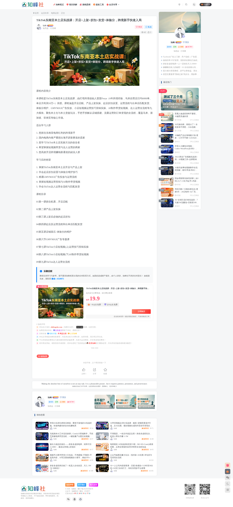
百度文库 (192, 261)
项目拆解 (72, 4)
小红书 (179, 273)
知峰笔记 (59, 4)
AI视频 (167, 288)
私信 (150, 27)
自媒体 (179, 254)
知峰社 (73, 489)
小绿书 (167, 273)
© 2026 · (68, 489)
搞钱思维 (86, 4)
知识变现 (167, 261)
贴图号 (192, 246)
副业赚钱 (179, 281)
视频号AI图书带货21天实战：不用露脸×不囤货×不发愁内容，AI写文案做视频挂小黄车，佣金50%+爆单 (71, 457)
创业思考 (192, 281)
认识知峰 (73, 334)
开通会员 (206, 5)
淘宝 (179, 265)
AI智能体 (192, 288)
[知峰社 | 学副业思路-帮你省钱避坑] (33, 488)
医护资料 (192, 277)
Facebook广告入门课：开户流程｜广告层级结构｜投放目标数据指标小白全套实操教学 (181, 57)
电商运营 (55, 13)
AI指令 (167, 292)
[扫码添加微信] (227, 477)
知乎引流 (179, 261)
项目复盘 (192, 242)
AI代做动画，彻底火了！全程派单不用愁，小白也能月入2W (186, 148)
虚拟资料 (192, 250)
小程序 (192, 273)
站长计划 (52, 334)
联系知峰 (92, 343)
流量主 (192, 265)
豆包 (167, 250)
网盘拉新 (63, 334)
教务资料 (167, 269)
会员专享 (113, 4)
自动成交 (192, 254)
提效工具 (99, 4)
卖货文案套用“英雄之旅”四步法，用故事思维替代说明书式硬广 (181, 74)
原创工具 (179, 277)
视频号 (179, 250)
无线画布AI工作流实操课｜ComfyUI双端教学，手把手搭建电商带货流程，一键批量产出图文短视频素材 (71, 436)
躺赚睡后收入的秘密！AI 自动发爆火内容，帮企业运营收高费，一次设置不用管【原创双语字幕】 (181, 67)
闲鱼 (167, 246)
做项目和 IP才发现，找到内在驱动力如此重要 (181, 60)
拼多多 (192, 269)
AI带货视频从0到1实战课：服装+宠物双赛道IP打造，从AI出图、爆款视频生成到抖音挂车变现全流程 (131, 425)
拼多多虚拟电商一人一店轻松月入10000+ (180, 64)
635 (52, 402)
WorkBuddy (179, 285)
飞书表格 (167, 242)
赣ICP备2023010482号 (85, 489)
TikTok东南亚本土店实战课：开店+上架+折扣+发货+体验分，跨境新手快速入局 (89, 20)
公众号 (167, 285)
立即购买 (141, 311)
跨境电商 (179, 246)
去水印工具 (167, 277)
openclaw (192, 285)
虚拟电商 (167, 254)
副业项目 (167, 281)
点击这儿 (58, 330)
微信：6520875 (58, 279)
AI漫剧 (179, 288)
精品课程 (179, 258)
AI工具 (179, 292)
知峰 (45, 26)
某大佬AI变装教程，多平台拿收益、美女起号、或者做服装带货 (181, 71)
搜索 (192, 93)
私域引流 (192, 258)
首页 (36, 13)
